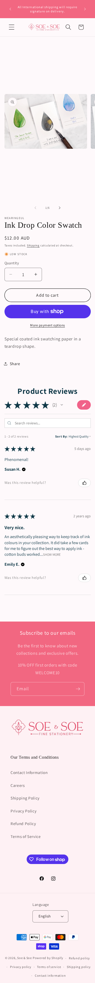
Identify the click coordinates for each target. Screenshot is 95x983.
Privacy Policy (23, 810)
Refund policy (79, 958)
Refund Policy (23, 823)
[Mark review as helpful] (84, 483)
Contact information (50, 975)
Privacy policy (20, 967)
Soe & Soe (24, 958)
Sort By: (61, 436)
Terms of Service (26, 836)
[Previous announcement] (10, 9)
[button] (11, 27)
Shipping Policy (25, 798)
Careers (18, 785)
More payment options (47, 325)
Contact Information (29, 772)
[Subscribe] (78, 689)
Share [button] (15, 363)
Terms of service (49, 967)
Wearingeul (14, 218)
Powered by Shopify (48, 958)
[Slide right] (59, 208)
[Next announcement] (85, 9)
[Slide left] (35, 208)
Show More (52, 555)
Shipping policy (79, 967)
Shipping (33, 245)
